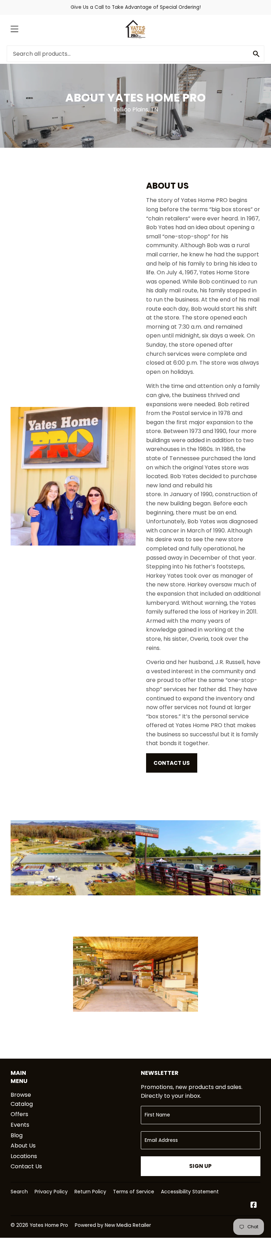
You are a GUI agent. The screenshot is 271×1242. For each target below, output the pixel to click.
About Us (23, 1145)
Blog (17, 1135)
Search (19, 1191)
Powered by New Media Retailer (113, 1225)
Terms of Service (133, 1191)
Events (20, 1125)
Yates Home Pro (49, 1225)
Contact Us (171, 763)
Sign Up (200, 1166)
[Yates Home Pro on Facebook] (254, 1205)
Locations (24, 1156)
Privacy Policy (51, 1191)
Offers (19, 1114)
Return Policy (90, 1191)
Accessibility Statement (190, 1191)
